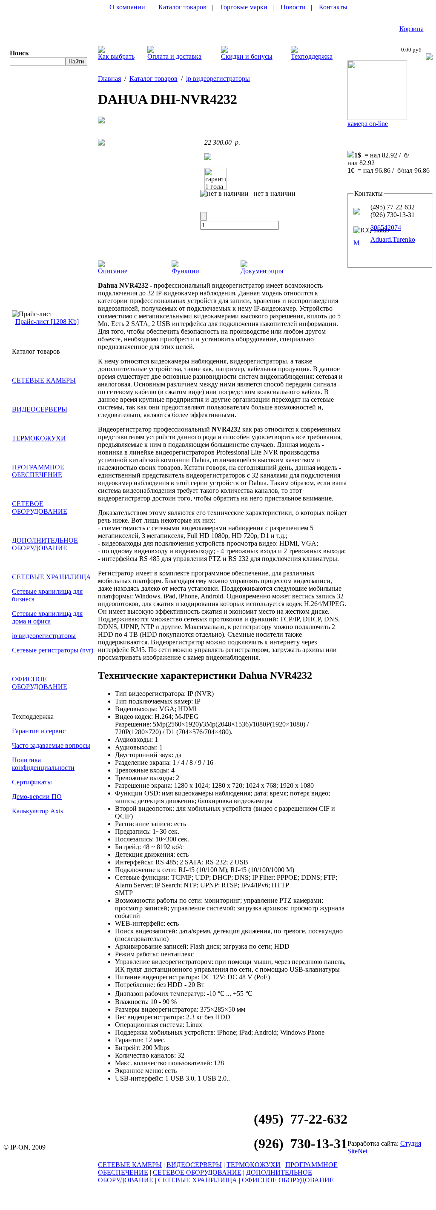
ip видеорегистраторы (44, 635)
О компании (127, 7)
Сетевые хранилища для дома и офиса (47, 617)
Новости (293, 7)
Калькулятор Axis (37, 811)
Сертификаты (32, 782)
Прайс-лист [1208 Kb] (47, 321)
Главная (109, 78)
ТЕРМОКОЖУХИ (39, 438)
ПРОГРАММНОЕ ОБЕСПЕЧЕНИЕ (38, 470)
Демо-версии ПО (37, 796)
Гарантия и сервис (39, 731)
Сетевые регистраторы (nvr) (52, 650)
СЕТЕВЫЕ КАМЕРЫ (44, 380)
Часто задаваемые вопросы (51, 745)
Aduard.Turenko (392, 239)
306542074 (385, 227)
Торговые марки (243, 7)
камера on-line (367, 123)
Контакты (333, 7)
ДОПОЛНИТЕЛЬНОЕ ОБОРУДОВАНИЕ (45, 544)
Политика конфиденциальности (43, 763)
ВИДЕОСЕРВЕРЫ (39, 409)
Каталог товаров (182, 7)
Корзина (411, 28)
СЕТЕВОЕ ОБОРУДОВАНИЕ (39, 507)
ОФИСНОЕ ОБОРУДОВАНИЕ (39, 682)
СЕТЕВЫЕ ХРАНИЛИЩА (51, 577)
